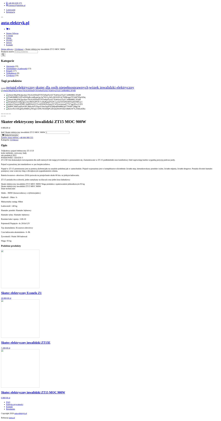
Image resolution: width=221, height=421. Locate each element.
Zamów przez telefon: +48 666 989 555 (17, 137)
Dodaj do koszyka (11, 135)
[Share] (5, 113)
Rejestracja (10, 12)
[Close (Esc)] (2, 113)
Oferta (8, 38)
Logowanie (10, 10)
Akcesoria (10, 66)
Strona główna (7, 49)
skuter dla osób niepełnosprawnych (62, 87)
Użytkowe (19, 49)
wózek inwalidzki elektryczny (111, 87)
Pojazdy (9, 71)
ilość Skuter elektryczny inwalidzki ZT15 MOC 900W (23, 132)
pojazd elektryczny (20, 87)
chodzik (3, 88)
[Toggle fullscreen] (7, 113)
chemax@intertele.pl (16, 5)
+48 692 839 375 (14, 3)
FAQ (8, 402)
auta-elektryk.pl (15, 22)
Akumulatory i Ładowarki (16, 68)
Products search (7, 52)
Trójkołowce (11, 73)
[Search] (3, 55)
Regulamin (10, 409)
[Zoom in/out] (10, 113)
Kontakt (9, 45)
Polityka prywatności (14, 404)
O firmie (9, 36)
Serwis (9, 42)
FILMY (9, 40)
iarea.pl (12, 418)
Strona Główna (12, 33)
